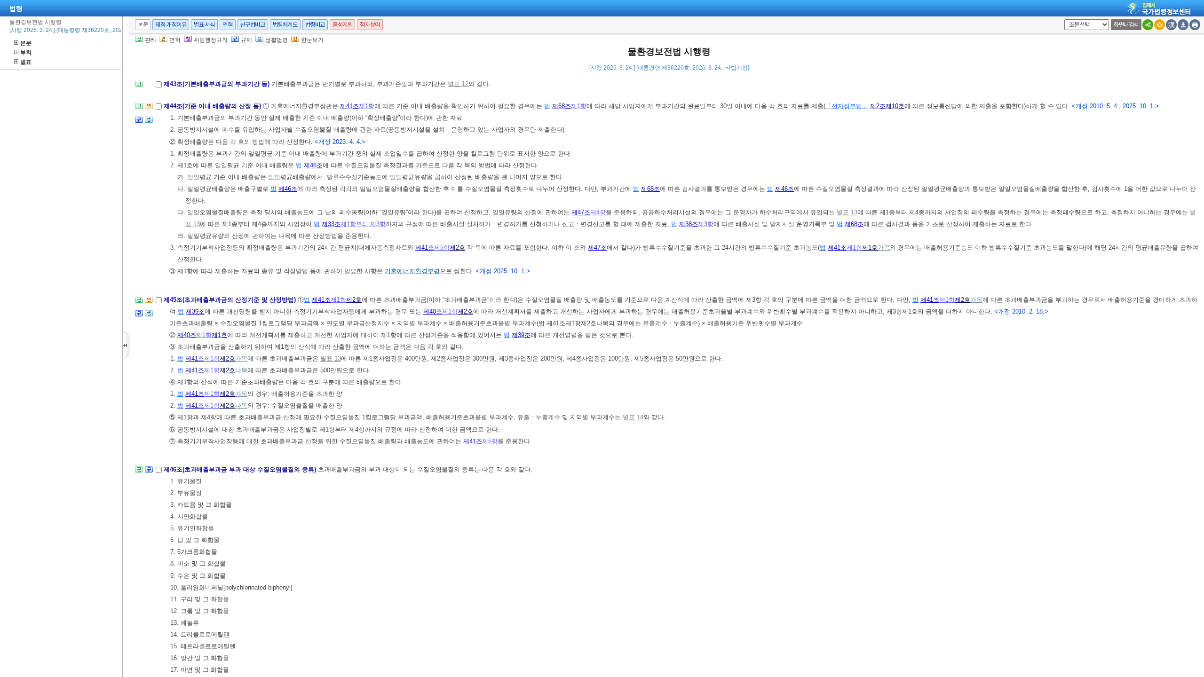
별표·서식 (204, 24)
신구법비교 (252, 24)
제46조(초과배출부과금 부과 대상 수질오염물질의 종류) (241, 469)
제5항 (442, 247)
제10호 (895, 106)
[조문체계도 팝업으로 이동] (139, 86)
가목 (884, 247)
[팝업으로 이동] (149, 122)
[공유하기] (1147, 24)
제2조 (878, 106)
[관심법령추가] (1159, 24)
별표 (26, 62)
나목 (241, 370)
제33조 (331, 224)
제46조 (313, 165)
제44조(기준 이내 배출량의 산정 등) (213, 106)
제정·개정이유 (170, 24)
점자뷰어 (370, 24)
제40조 (432, 311)
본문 (26, 43)
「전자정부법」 (846, 106)
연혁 (227, 24)
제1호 (870, 247)
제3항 (705, 224)
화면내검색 (1126, 24)
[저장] (1183, 24)
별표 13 (847, 212)
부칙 (26, 52)
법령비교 (315, 24)
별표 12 (458, 83)
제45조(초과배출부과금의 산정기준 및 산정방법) (231, 299)
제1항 (366, 106)
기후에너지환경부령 (412, 271)
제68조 (561, 106)
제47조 (580, 212)
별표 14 (633, 417)
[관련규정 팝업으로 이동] (139, 122)
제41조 (349, 106)
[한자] (1171, 24)
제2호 (457, 247)
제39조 (195, 311)
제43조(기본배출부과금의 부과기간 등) (217, 83)
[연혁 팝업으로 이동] (149, 108)
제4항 (598, 212)
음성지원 (342, 24)
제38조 (688, 224)
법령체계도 (285, 24)
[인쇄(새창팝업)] (1194, 24)
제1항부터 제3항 (363, 224)
